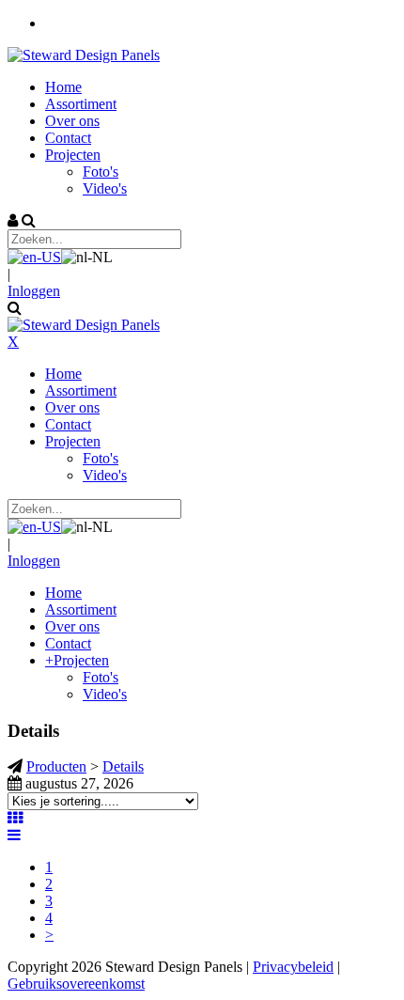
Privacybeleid (293, 967)
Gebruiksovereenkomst (76, 984)
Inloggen (34, 291)
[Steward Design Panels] (84, 55)
